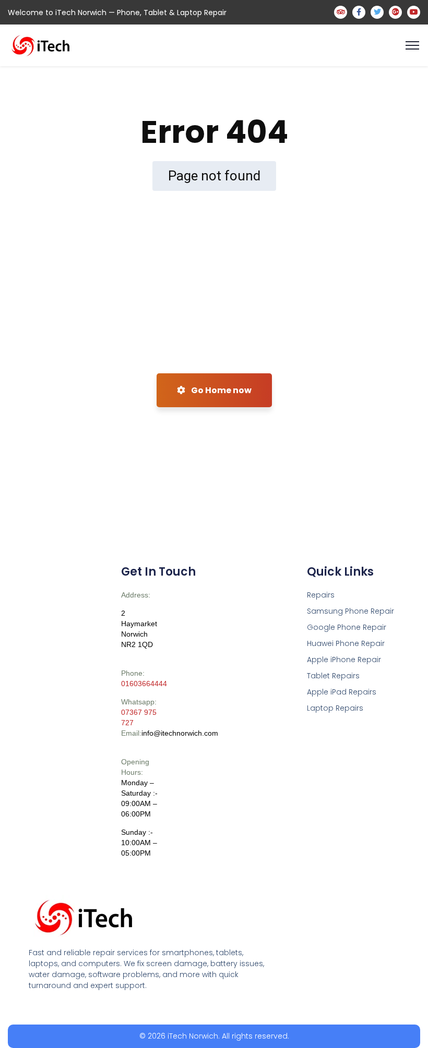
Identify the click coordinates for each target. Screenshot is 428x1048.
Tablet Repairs (333, 676)
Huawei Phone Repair (346, 643)
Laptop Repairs (335, 708)
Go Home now (220, 390)
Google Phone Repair (346, 627)
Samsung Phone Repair (350, 611)
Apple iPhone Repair (344, 659)
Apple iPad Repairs (341, 692)
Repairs (321, 595)
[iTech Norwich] (42, 45)
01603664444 (144, 683)
